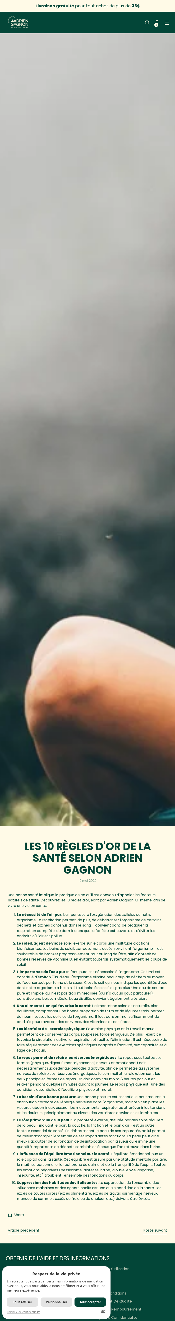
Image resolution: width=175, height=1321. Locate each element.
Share (19, 1214)
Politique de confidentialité (113, 1317)
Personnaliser (56, 1302)
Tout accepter (90, 1302)
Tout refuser (22, 1302)
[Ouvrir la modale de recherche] (147, 22)
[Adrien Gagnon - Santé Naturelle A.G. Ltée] (18, 22)
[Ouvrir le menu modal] (167, 22)
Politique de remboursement (115, 1309)
